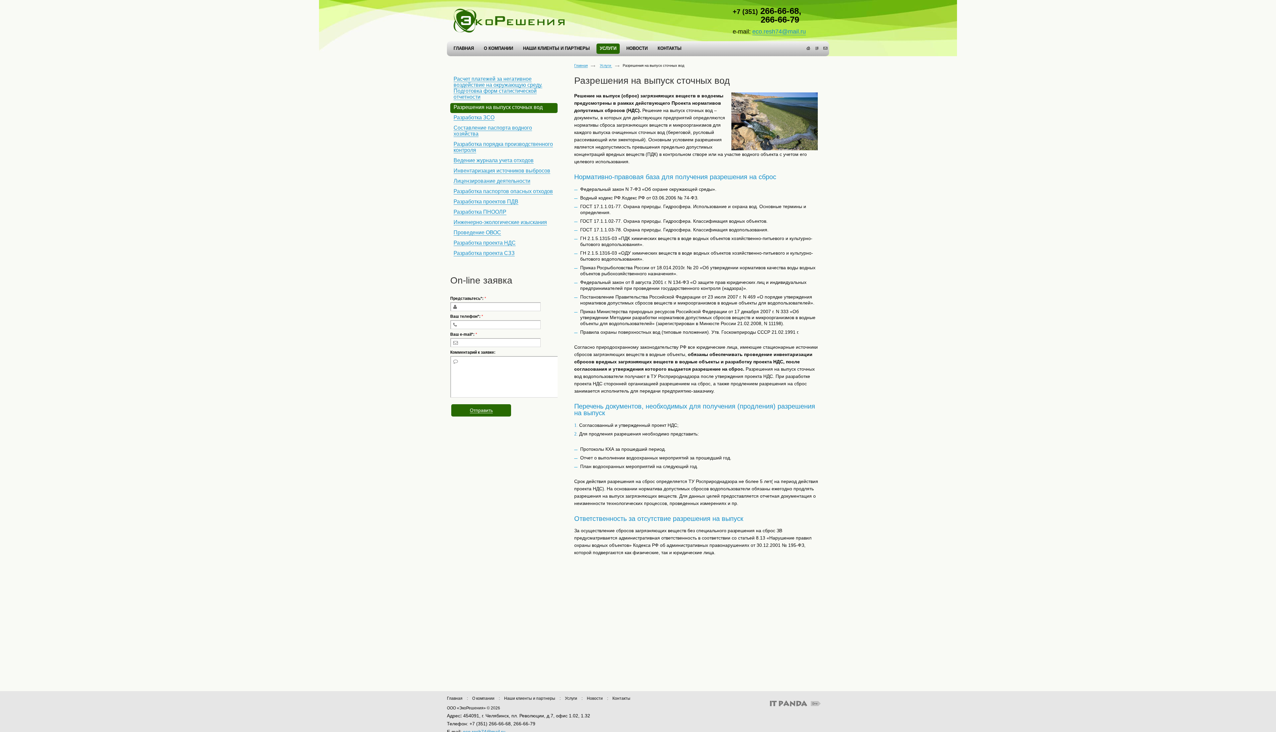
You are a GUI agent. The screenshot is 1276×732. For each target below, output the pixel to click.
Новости (595, 698)
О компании (483, 698)
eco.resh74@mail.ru (779, 31)
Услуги (606, 65)
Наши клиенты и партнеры (529, 698)
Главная (581, 65)
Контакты (621, 698)
